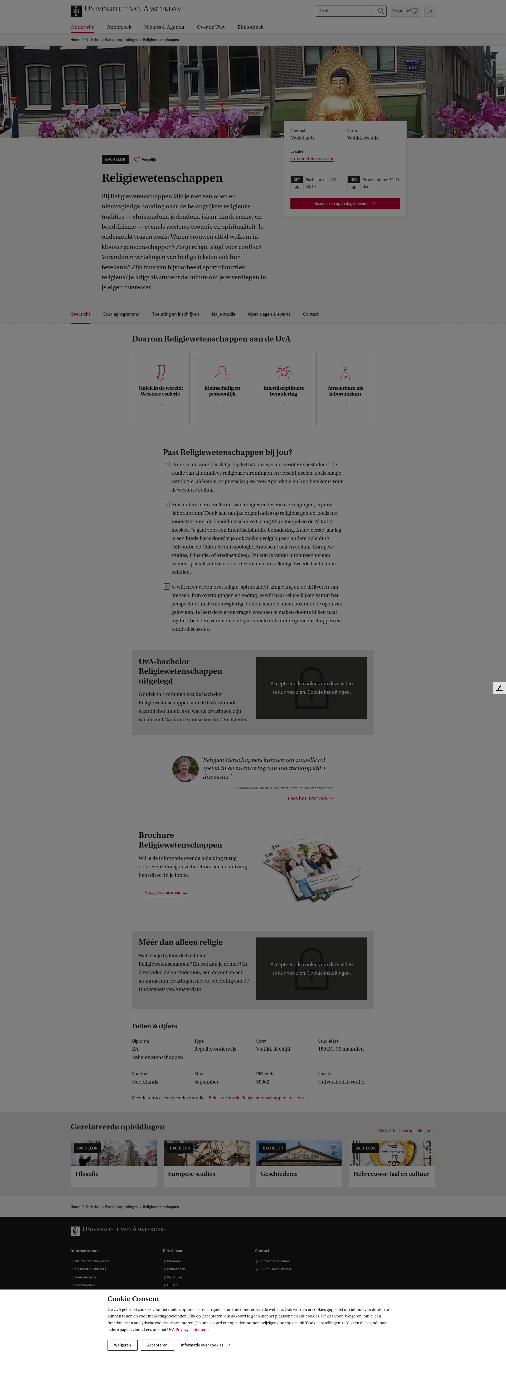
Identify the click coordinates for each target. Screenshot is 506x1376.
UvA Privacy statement (187, 1329)
